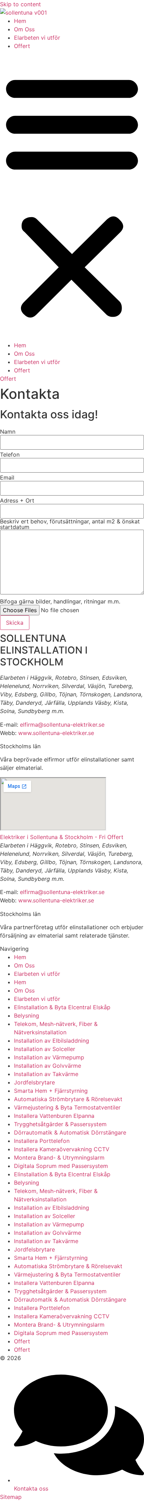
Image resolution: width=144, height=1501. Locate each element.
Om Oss (24, 29)
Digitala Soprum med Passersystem (61, 1165)
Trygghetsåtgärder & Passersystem (60, 1124)
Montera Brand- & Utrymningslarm (59, 1157)
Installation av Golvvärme (47, 1065)
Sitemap (11, 1496)
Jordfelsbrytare (34, 1082)
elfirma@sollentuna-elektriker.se (62, 724)
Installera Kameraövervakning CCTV (61, 1149)
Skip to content (20, 4)
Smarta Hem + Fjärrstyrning (51, 1090)
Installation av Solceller (44, 1048)
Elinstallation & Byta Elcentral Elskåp (62, 1007)
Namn (7, 431)
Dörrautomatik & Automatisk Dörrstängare (70, 1132)
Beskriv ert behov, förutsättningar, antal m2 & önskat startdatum (70, 524)
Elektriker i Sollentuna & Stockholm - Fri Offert (61, 837)
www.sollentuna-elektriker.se (56, 732)
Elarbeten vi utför (37, 37)
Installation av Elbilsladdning (51, 1040)
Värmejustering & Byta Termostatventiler (67, 1107)
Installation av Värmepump (49, 1057)
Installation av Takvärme (46, 1074)
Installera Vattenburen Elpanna (54, 1115)
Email (7, 477)
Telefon (10, 454)
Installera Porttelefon (42, 1140)
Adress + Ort (17, 500)
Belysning (26, 1015)
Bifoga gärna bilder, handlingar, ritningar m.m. (60, 601)
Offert (22, 45)
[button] (72, 195)
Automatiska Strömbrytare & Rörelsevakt (68, 1099)
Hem (20, 20)
